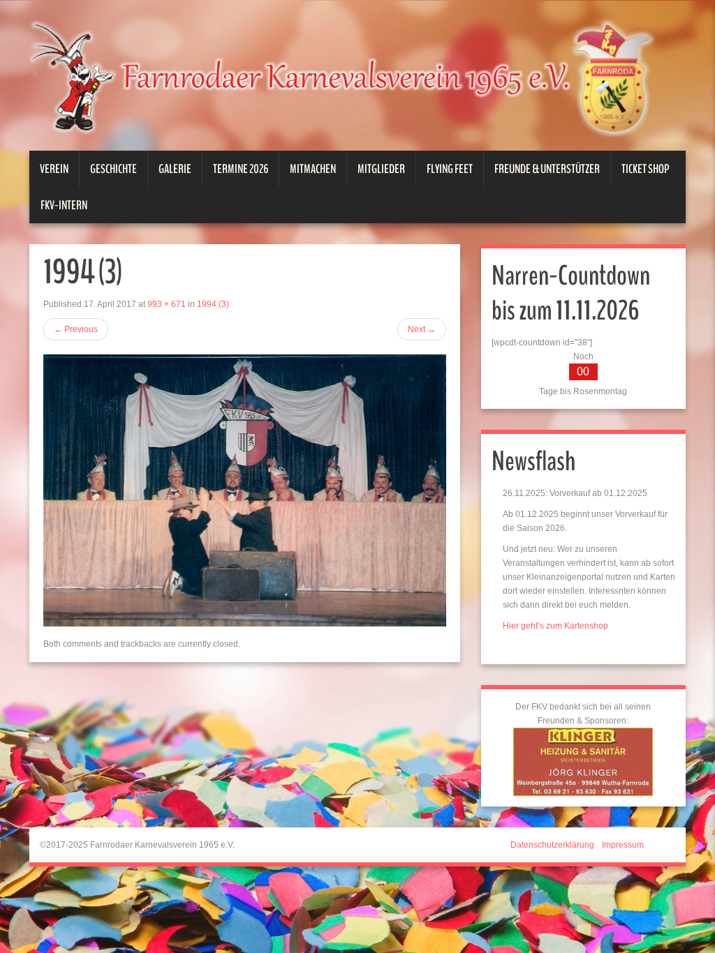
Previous (76, 329)
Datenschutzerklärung (552, 845)
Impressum (623, 845)
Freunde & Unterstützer (547, 168)
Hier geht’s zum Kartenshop (555, 626)
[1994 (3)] (244, 490)
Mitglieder (381, 168)
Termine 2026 (240, 168)
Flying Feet (450, 168)
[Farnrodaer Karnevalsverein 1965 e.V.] (357, 77)
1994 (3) (213, 304)
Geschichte (113, 168)
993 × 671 (166, 304)
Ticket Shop (645, 168)
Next (422, 329)
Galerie (175, 168)
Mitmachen (313, 168)
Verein (54, 168)
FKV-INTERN (63, 205)
